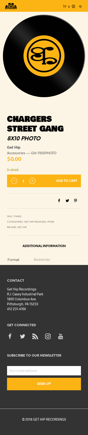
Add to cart (66, 181)
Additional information (44, 246)
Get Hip (22, 227)
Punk (50, 222)
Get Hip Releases (35, 222)
